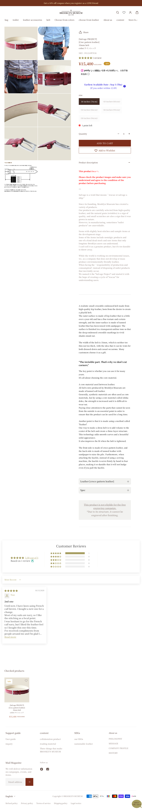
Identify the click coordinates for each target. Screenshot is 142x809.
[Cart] (137, 12)
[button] (86, 57)
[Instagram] (42, 769)
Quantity (83, 133)
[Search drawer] (117, 12)
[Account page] (130, 12)
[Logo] (71, 12)
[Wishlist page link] (124, 12)
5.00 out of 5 (31, 557)
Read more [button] (10, 636)
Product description (88, 162)
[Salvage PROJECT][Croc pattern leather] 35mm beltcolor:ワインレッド (17, 709)
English (9, 796)
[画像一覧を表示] (137, 21)
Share (86, 32)
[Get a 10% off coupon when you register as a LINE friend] (71, 3)
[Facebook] (48, 769)
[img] (11, 590)
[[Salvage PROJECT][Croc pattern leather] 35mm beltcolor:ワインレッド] (16, 689)
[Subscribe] (29, 782)
